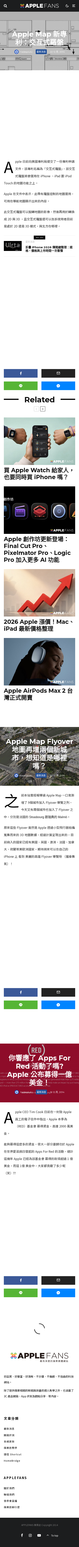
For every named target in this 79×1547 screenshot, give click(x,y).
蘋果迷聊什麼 (12, 1507)
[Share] (21, 373)
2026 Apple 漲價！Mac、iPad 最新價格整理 (39, 625)
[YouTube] (39, 1535)
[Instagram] (30, 1535)
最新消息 (41, 51)
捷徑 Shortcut (12, 1454)
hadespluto (26, 51)
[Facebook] (22, 1535)
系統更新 (9, 1441)
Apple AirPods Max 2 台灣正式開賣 (38, 694)
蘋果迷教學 (10, 1448)
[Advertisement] (39, 115)
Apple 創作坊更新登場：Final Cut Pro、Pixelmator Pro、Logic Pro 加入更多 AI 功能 (37, 549)
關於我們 (9, 1488)
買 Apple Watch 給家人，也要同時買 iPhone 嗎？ (39, 474)
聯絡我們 (9, 1494)
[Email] (58, 373)
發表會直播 (10, 1501)
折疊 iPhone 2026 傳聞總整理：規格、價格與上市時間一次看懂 (49, 249)
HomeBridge (12, 1460)
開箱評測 (9, 1435)
